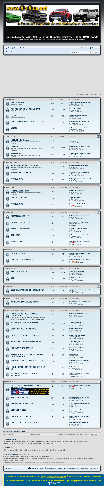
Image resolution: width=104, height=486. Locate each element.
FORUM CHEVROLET (10, 162)
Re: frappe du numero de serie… (79, 216)
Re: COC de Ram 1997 (76, 191)
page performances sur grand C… (80, 290)
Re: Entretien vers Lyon (76, 341)
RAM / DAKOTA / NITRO (20, 191)
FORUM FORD (8, 212)
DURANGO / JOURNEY (20, 198)
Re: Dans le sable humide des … (79, 128)
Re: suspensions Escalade (77, 348)
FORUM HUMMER (9, 136)
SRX (12, 278)
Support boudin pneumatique (79, 416)
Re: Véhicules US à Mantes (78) (79, 121)
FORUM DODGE (9, 187)
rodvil (72, 291)
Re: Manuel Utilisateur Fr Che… (79, 313)
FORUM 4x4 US (9, 99)
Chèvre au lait (75, 398)
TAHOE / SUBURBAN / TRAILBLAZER (25, 166)
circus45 (73, 343)
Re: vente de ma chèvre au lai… (79, 397)
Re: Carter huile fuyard (76, 271)
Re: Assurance (73, 354)
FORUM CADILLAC (9, 268)
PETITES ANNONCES (10, 382)
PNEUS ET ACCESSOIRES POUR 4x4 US (27, 361)
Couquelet (74, 174)
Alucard (73, 279)
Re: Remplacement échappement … (81, 179)
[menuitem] (8, 47)
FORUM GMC (8, 250)
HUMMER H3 (16, 153)
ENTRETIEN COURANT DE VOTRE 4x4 (26, 342)
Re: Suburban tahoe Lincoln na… (80, 403)
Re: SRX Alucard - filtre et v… (78, 278)
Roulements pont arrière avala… (79, 172)
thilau (72, 405)
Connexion (7, 431)
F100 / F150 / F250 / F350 (20, 216)
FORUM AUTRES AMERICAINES (14, 298)
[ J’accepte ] (53, 484)
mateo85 (62, 450)
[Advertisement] (52, 74)
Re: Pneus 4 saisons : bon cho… (79, 360)
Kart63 (73, 417)
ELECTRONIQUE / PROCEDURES (24, 329)
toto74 (73, 315)
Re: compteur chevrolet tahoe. (79, 165)
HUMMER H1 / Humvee (20, 140)
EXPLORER (15, 235)
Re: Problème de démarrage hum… (80, 102)
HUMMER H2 (16, 147)
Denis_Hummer (76, 104)
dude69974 (74, 110)
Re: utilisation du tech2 (76, 328)
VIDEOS (14, 128)
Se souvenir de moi (82, 434)
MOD (72, 349)
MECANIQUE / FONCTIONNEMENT (24, 322)
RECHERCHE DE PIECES (21, 416)
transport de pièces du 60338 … (79, 422)
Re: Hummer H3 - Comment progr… (80, 153)
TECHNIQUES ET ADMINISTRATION (15, 310)
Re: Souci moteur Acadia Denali (79, 259)
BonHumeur (74, 148)
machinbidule (75, 273)
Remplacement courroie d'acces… (80, 241)
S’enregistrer (19, 431)
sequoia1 (74, 141)
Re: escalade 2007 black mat (78, 109)
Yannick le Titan (76, 129)
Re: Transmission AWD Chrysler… (80, 302)
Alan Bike (74, 116)
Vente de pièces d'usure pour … (79, 410)
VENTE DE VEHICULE (19, 397)
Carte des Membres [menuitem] (20, 48)
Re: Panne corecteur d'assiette (79, 235)
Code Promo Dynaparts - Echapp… (80, 385)
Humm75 (74, 261)
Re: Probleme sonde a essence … (80, 373)
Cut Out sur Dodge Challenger (79, 204)
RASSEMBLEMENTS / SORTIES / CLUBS (27, 122)
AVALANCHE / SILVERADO (21, 173)
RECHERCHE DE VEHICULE (22, 404)
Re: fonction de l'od (75, 197)
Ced (72, 205)
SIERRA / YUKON (18, 253)
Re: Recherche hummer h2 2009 (79, 146)
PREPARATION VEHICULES (22, 348)
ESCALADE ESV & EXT (20, 272)
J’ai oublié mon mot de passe (66, 434)
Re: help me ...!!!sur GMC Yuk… (79, 253)
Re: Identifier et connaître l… (78, 367)
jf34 (72, 230)
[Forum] (53, 20)
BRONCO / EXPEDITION (20, 229)
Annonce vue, (73, 140)
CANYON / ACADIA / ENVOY (22, 260)
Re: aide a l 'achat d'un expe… (79, 228)
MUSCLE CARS (17, 179)
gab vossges (75, 330)
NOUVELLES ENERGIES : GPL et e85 (25, 335)
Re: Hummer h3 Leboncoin (78, 115)
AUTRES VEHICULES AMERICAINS (25, 302)
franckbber (74, 424)
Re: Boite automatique (76, 322)
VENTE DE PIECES (18, 410)
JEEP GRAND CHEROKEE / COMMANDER (27, 290)
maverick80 (74, 374)
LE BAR (14, 115)
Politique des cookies (53, 482)
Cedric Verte (75, 368)
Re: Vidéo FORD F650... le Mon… (79, 222)
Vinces (73, 167)
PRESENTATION (17, 103)
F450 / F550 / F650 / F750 (20, 222)
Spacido (73, 199)
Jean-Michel (75, 223)
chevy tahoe (75, 336)
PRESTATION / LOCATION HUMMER (25, 423)
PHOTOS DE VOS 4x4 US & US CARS (25, 109)
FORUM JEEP (8, 286)
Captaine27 (74, 236)
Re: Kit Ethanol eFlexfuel (77, 335)
